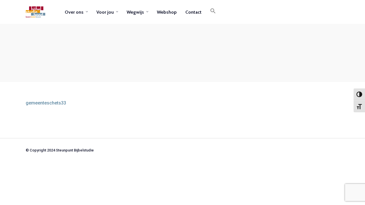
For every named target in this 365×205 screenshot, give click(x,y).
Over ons (74, 12)
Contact (193, 12)
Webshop (167, 12)
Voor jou (105, 12)
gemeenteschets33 (46, 103)
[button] (213, 12)
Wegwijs (135, 12)
